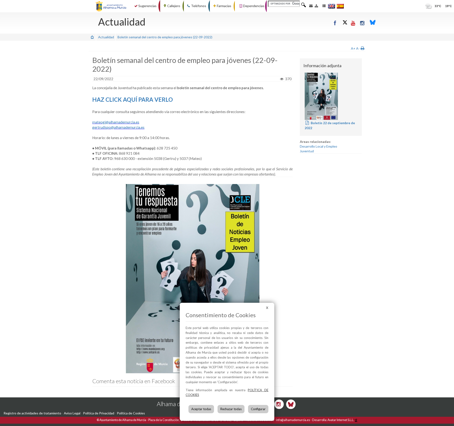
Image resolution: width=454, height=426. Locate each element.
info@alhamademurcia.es (293, 420)
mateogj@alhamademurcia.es (115, 122)
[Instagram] (362, 23)
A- (358, 48)
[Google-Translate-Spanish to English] (331, 6)
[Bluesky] (372, 23)
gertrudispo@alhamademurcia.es (118, 127)
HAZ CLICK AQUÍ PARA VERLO (132, 99)
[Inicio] (92, 37)
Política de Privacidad (98, 413)
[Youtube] (353, 23)
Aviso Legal (72, 413)
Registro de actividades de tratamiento (32, 413)
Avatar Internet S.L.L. (340, 420)
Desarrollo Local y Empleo (318, 146)
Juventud (307, 151)
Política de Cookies (131, 413)
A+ (353, 48)
